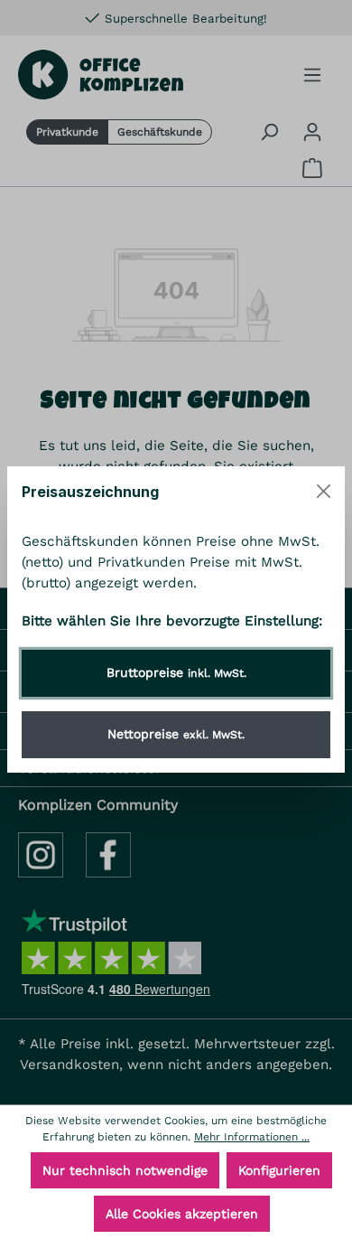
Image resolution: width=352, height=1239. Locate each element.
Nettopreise (176, 734)
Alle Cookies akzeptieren (182, 1213)
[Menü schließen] (324, 491)
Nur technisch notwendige (125, 1170)
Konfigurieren (279, 1170)
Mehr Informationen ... (252, 1137)
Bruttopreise (176, 672)
